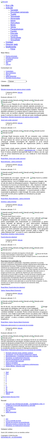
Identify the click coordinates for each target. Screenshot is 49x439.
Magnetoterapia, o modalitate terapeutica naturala (22, 356)
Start (7, 372)
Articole (9, 8)
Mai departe (9, 392)
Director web (12, 44)
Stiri (7, 63)
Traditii (13, 14)
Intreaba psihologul (12, 58)
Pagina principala (11, 56)
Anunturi (8, 61)
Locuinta (14, 36)
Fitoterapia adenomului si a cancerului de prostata (17, 325)
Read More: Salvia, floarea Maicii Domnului (15, 322)
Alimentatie (15, 18)
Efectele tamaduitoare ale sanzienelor (18, 359)
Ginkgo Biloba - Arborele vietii (15, 366)
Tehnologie (15, 16)
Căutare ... (4, 81)
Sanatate (14, 10)
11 (6, 389)
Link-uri (8, 64)
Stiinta (13, 27)
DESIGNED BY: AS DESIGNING (11, 437)
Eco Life (9, 5)
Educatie (14, 33)
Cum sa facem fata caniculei (15, 361)
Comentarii (9, 59)
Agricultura (15, 23)
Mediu (13, 25)
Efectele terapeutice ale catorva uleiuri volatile (16, 89)
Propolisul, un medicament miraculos (18, 358)
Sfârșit (8, 394)
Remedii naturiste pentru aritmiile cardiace (19, 353)
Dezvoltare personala (19, 12)
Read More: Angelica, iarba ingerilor (12, 234)
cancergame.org (29, 150)
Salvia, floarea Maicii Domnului (11, 290)
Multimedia (11, 47)
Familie (13, 31)
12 (6, 390)
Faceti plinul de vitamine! (9, 237)
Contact (9, 42)
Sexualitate (15, 40)
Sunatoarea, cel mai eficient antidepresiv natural (21, 354)
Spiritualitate (15, 38)
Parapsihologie (16, 29)
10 (6, 387)
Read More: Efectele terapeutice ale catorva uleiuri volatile (20, 117)
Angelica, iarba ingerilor (8, 202)
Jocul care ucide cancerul (9, 120)
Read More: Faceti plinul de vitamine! (13, 287)
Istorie (13, 21)
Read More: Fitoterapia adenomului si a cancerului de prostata (21, 350)
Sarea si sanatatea (12, 363)
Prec (7, 374)
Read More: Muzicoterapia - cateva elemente (15, 198)
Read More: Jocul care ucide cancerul (13, 158)
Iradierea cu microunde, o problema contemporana (22, 364)
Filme (12, 49)
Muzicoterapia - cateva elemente (11, 161)
